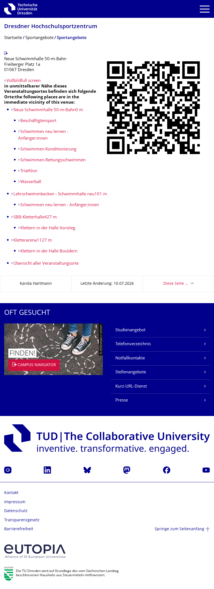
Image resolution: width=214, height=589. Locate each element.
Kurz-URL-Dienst (131, 386)
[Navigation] (205, 9)
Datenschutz (16, 511)
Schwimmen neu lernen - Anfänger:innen (59, 205)
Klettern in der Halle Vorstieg (47, 228)
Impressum (14, 502)
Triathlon (28, 171)
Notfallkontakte (130, 358)
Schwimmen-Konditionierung (48, 149)
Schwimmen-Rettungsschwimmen (53, 160)
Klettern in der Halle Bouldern (48, 251)
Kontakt (11, 493)
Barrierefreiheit (18, 529)
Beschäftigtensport (38, 121)
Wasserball (30, 182)
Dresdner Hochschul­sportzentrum (50, 27)
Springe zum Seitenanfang (179, 529)
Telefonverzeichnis (133, 344)
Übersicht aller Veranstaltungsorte (46, 264)
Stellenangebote (130, 372)
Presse (121, 400)
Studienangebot (130, 330)
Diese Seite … (175, 284)
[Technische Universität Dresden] (20, 9)
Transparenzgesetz (22, 520)
